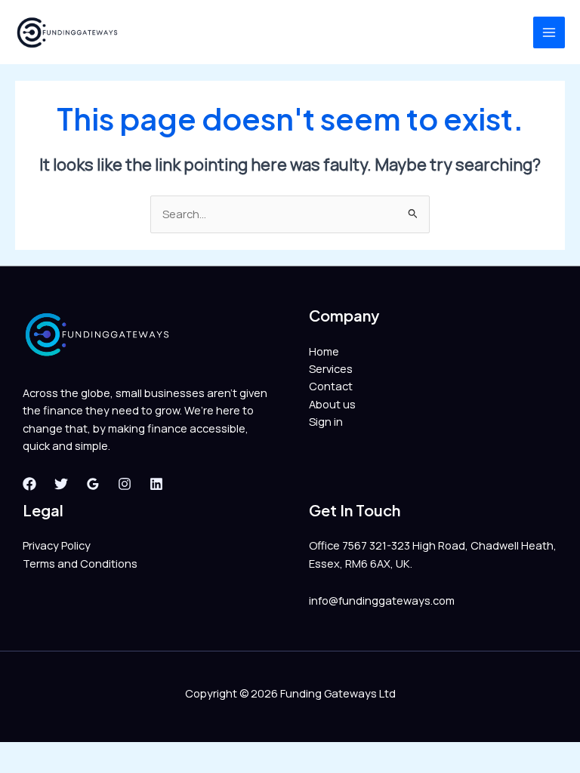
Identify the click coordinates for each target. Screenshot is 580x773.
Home (324, 351)
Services (331, 368)
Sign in (326, 421)
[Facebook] (29, 484)
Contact (331, 385)
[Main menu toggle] (549, 32)
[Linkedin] (156, 484)
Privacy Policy (57, 545)
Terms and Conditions (80, 563)
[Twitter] (61, 484)
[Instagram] (124, 484)
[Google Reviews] (93, 484)
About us (332, 403)
